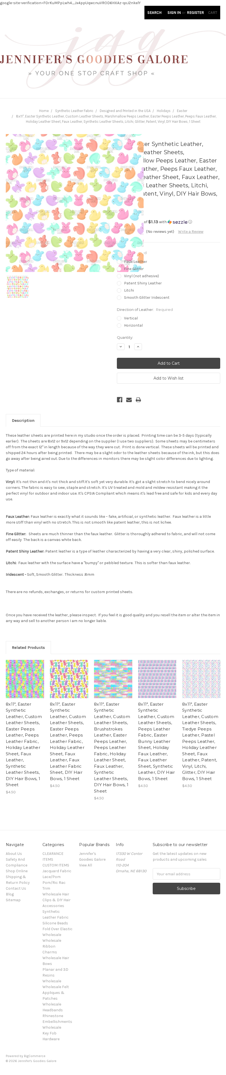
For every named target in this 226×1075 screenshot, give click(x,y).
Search (154, 12)
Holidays (164, 111)
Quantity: (125, 337)
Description (23, 420)
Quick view (25, 672)
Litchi (129, 290)
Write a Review (190, 231)
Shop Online (17, 871)
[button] (168, 222)
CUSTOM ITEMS (55, 865)
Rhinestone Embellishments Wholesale (57, 1021)
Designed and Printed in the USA (125, 111)
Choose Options (25, 684)
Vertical (131, 318)
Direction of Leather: (145, 309)
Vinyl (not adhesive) (141, 276)
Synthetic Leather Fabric (74, 111)
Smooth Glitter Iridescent (147, 297)
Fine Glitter (134, 268)
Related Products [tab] (28, 647)
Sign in (174, 12)
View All (85, 865)
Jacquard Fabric (56, 871)
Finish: (132, 252)
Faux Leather (135, 261)
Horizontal (133, 325)
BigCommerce (34, 1056)
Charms (49, 952)
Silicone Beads (55, 923)
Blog (10, 894)
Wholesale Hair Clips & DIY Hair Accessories (56, 900)
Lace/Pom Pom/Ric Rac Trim (54, 882)
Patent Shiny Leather (143, 283)
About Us (14, 853)
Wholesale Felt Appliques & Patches (55, 993)
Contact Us (16, 888)
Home (44, 111)
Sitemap (13, 900)
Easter (182, 111)
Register (195, 12)
